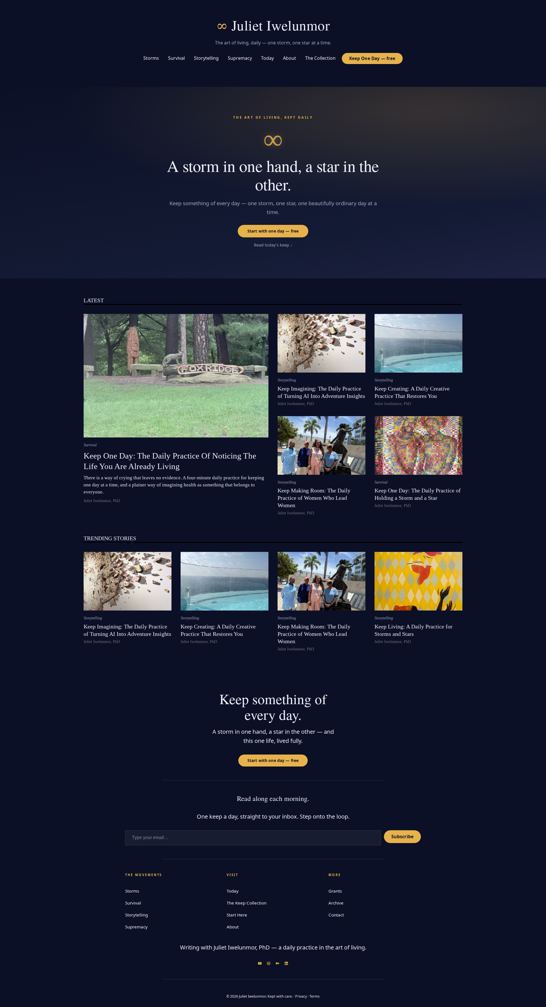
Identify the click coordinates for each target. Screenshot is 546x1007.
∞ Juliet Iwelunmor (273, 25)
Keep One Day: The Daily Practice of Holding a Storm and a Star (418, 494)
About (233, 927)
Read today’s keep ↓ (273, 245)
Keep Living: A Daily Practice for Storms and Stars (413, 630)
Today (233, 891)
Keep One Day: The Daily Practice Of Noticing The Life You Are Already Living (170, 461)
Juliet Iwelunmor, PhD (102, 501)
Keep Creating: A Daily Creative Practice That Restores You (412, 392)
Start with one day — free (273, 231)
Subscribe (402, 836)
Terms (314, 996)
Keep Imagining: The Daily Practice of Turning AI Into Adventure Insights (321, 392)
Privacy (301, 996)
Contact (336, 915)
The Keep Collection (246, 903)
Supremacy (136, 927)
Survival (90, 445)
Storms (132, 891)
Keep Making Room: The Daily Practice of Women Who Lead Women (314, 497)
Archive (336, 903)
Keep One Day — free (372, 58)
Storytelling (287, 380)
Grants (335, 891)
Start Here (237, 915)
